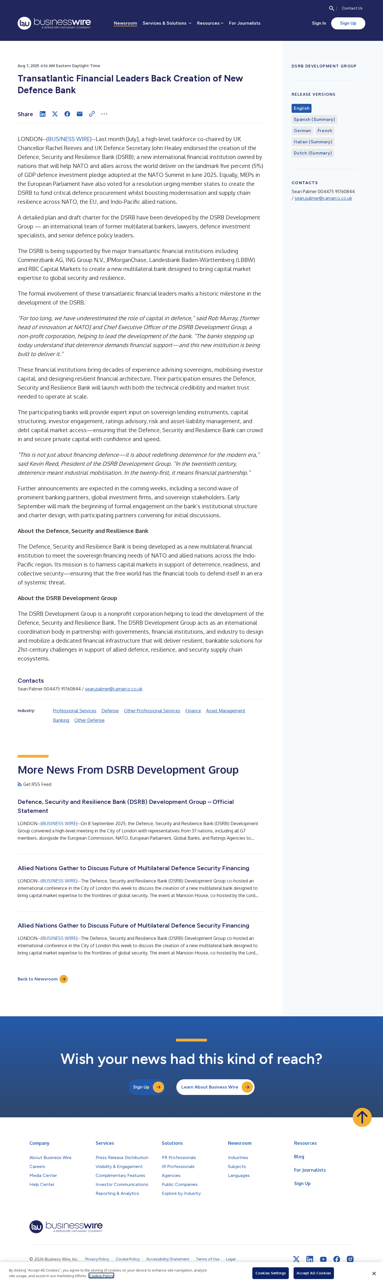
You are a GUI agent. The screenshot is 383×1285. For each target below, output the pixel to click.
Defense (110, 710)
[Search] (331, 8)
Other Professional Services (152, 710)
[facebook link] (336, 1259)
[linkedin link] (309, 1259)
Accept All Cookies (314, 1273)
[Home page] (54, 23)
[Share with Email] (79, 113)
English (301, 108)
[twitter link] (296, 1259)
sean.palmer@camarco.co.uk (113, 689)
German (302, 130)
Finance (193, 710)
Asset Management (225, 710)
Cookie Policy (101, 1275)
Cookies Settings (270, 1273)
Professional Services (74, 710)
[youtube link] (323, 1259)
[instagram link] (350, 1259)
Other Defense (89, 720)
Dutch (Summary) (313, 153)
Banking (61, 720)
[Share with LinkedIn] (42, 113)
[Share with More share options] (104, 113)
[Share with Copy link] (91, 113)
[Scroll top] (362, 1117)
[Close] (374, 1273)
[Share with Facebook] (67, 113)
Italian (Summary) (313, 141)
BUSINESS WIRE (69, 138)
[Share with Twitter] (54, 113)
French (325, 130)
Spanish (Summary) (314, 119)
